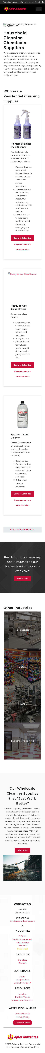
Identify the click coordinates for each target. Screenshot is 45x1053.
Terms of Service (22, 1014)
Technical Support (10, 2)
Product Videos (22, 997)
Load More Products (22, 530)
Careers (24, 2)
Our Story (22, 960)
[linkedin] (22, 925)
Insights (22, 994)
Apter (22, 976)
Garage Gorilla (22, 980)
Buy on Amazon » (22, 244)
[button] (43, 2)
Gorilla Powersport (22, 983)
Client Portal (34, 2)
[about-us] (22, 1035)
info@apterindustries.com (22, 921)
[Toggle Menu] (38, 9)
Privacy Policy (22, 1017)
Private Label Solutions (22, 1000)
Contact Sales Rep (22, 238)
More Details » (22, 249)
